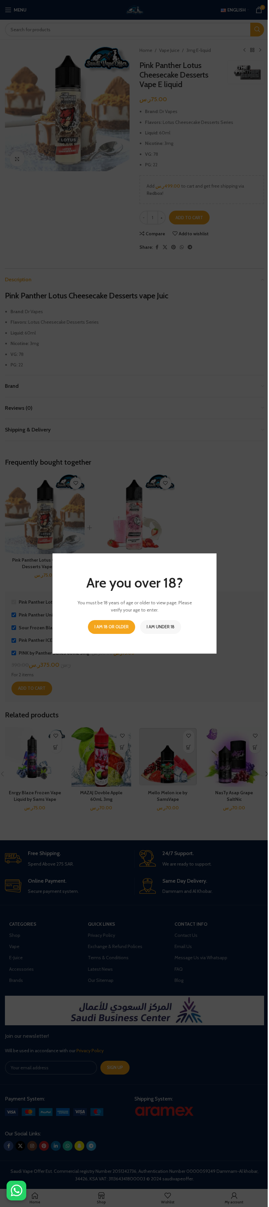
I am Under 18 (161, 626)
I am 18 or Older (111, 626)
